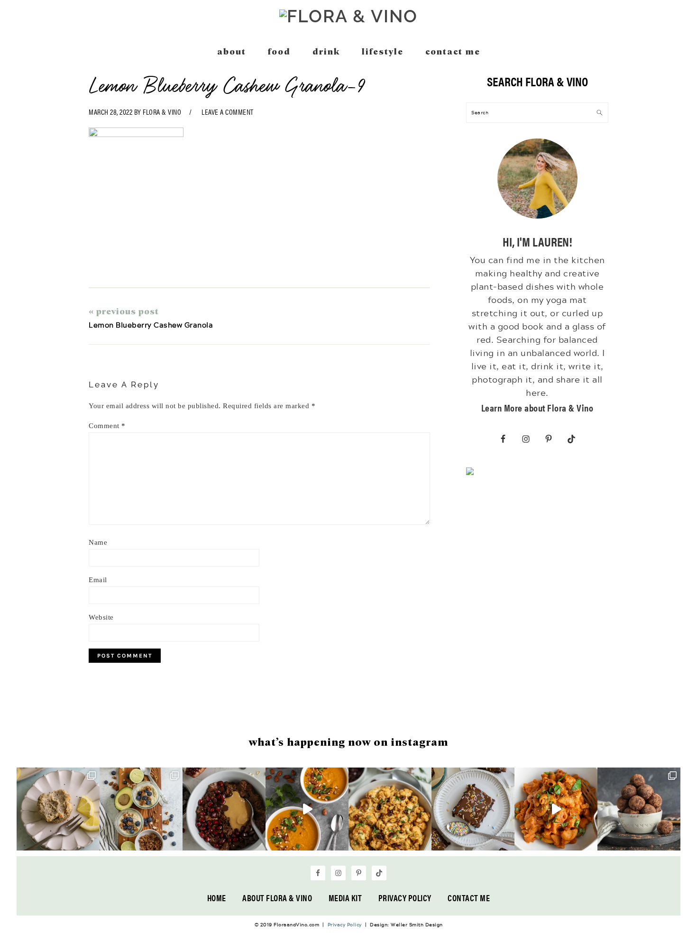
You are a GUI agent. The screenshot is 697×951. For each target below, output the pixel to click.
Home (216, 898)
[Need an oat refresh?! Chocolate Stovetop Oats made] (224, 809)
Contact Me (469, 898)
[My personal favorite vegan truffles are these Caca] (638, 809)
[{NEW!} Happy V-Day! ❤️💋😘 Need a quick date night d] (555, 809)
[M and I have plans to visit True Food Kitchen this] (389, 809)
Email (98, 580)
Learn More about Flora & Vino (537, 407)
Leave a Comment (228, 111)
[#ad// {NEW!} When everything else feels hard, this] (307, 809)
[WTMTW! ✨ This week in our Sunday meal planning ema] (141, 809)
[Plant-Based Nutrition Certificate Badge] (470, 473)
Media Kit (345, 898)
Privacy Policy (404, 898)
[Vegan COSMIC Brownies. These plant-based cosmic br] (472, 809)
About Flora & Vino (277, 898)
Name (98, 542)
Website (101, 617)
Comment (107, 426)
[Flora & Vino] (348, 16)
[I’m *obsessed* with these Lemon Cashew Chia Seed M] (58, 809)
